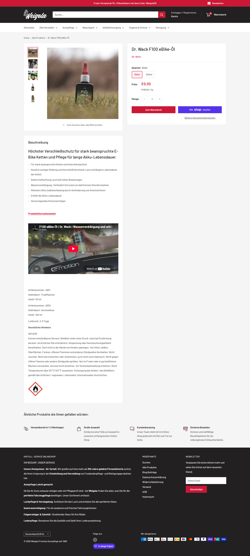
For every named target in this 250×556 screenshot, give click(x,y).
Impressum (148, 496)
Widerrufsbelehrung (152, 481)
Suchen (146, 462)
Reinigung (161, 27)
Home (26, 37)
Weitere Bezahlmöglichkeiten (199, 117)
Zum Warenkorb (153, 109)
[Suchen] (161, 14)
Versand (146, 486)
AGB (144, 491)
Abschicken (196, 489)
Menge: (135, 99)
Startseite (29, 27)
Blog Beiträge (149, 472)
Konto (174, 16)
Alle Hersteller (46, 27)
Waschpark (88, 27)
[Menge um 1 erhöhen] (160, 99)
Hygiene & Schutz (138, 27)
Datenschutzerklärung (154, 477)
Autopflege (68, 27)
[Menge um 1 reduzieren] (144, 99)
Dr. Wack (136, 56)
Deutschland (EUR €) (34, 534)
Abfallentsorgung (112, 27)
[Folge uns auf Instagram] (95, 539)
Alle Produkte (38, 37)
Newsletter (218, 3)
